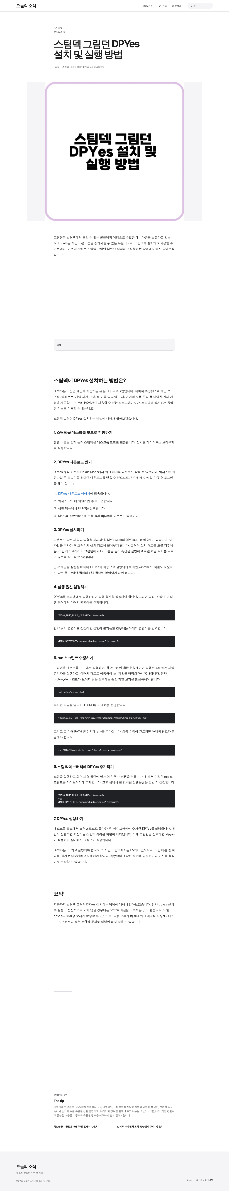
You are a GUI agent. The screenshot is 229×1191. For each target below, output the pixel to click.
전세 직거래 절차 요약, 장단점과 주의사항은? (139, 1126)
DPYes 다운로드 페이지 (74, 493)
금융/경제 (148, 5)
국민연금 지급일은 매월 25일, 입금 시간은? (75, 1126)
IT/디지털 (162, 5)
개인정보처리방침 (204, 1180)
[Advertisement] (114, 296)
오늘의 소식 (26, 5)
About (189, 1180)
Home (56, 67)
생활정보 (176, 5)
